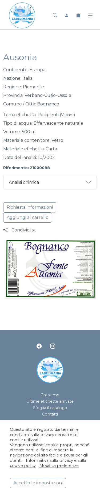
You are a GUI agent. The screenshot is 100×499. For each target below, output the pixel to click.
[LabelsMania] (22, 15)
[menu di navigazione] (90, 15)
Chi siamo (50, 395)
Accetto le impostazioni (38, 482)
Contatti (50, 414)
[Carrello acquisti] (78, 15)
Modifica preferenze (59, 465)
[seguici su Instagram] (52, 346)
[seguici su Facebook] (39, 346)
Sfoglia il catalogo (50, 407)
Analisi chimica (24, 182)
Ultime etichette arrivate (50, 401)
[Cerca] (55, 15)
